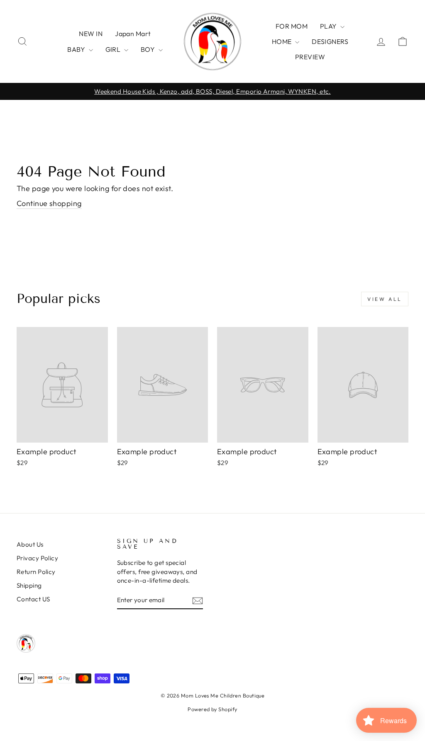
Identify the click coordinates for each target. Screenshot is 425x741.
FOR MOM (292, 26)
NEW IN (91, 33)
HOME (282, 41)
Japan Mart (133, 33)
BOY (148, 49)
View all (384, 299)
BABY (76, 49)
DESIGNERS (330, 41)
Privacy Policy (37, 558)
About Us (30, 544)
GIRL (113, 49)
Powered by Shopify (212, 709)
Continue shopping (49, 203)
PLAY (329, 26)
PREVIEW (310, 57)
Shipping (29, 585)
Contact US (33, 599)
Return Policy (36, 572)
